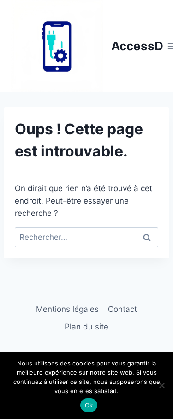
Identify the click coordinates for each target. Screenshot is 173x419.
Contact (122, 309)
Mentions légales (67, 309)
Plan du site (86, 326)
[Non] (161, 385)
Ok (89, 405)
